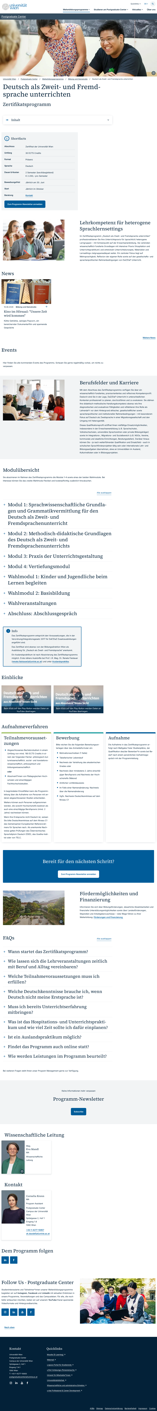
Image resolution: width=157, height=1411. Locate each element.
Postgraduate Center (13, 16)
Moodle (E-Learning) (55, 1354)
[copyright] (154, 73)
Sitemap (99, 1408)
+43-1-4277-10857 (35, 1230)
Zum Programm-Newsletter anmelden (24, 204)
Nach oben (9, 1327)
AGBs (92, 1408)
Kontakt (29, 195)
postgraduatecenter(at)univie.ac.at (23, 1377)
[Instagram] (10, 1383)
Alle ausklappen (104, 492)
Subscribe (78, 1111)
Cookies (152, 1408)
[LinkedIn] (16, 1383)
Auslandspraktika (60, 661)
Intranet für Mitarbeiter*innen (59, 1375)
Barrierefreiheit (130, 1408)
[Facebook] (27, 1383)
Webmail (50, 1360)
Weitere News (149, 337)
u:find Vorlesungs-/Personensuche (61, 1370)
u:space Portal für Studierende (59, 1365)
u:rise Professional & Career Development (64, 1390)
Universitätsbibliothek (56, 1380)
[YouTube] (21, 1383)
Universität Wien (9, 79)
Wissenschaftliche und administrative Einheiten (64, 1385)
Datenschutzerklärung (114, 1408)
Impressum (142, 1408)
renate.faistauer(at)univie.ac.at (27, 661)
